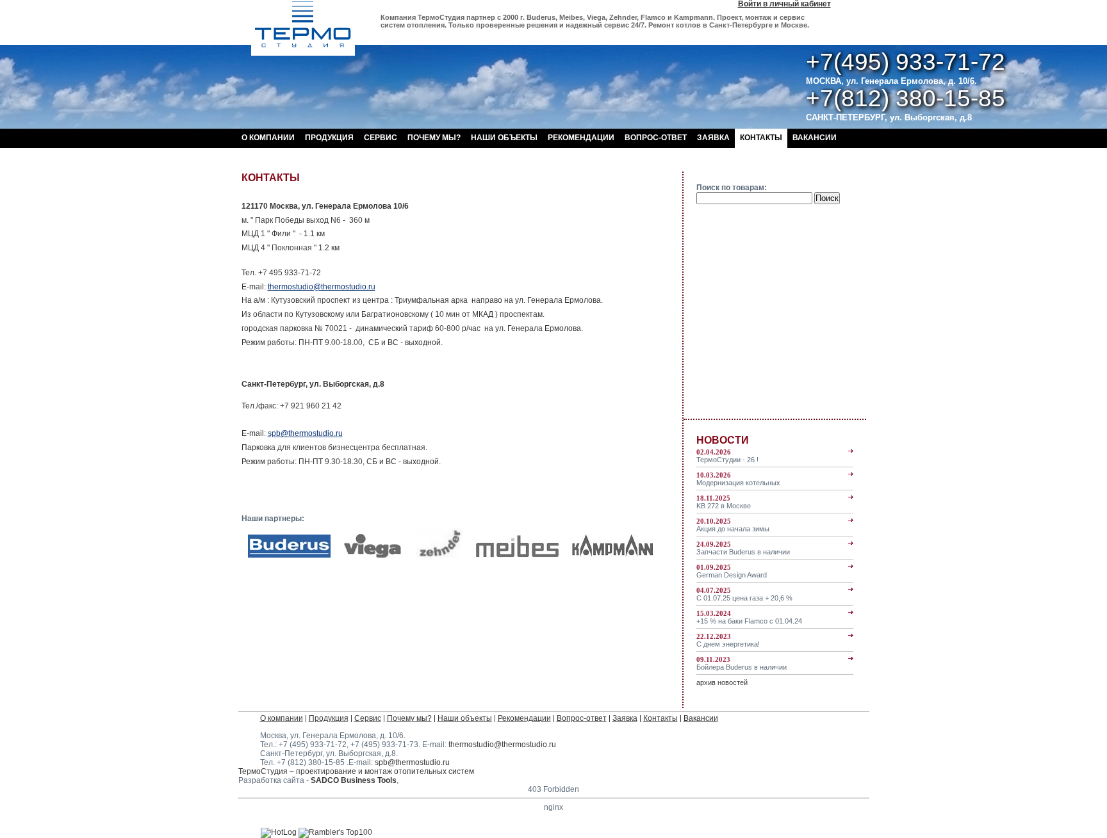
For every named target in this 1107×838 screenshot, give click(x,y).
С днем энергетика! (728, 640)
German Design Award (731, 571)
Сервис (380, 137)
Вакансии (814, 137)
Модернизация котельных (738, 479)
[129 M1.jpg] (517, 555)
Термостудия (303, 28)
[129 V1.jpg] (373, 555)
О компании (268, 137)
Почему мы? (434, 137)
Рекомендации (581, 137)
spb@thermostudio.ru (305, 433)
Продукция (329, 137)
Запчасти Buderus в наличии (743, 548)
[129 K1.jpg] (612, 555)
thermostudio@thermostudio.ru (321, 286)
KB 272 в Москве (723, 502)
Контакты (761, 137)
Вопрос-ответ (656, 137)
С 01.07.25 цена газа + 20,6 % (744, 594)
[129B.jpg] (289, 555)
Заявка (713, 137)
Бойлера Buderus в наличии (741, 663)
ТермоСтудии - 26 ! (727, 455)
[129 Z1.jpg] (439, 555)
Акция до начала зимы (732, 525)
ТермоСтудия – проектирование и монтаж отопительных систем (356, 771)
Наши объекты (504, 137)
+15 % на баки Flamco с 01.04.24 (749, 617)
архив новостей (722, 682)
